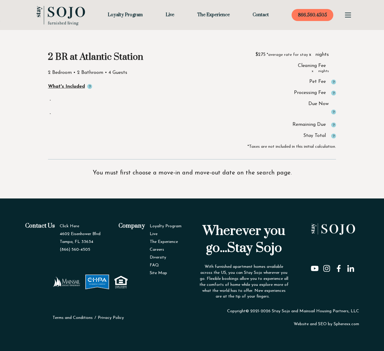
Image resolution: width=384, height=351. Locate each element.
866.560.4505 (312, 15)
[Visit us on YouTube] (314, 266)
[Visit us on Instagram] (326, 266)
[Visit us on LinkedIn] (350, 266)
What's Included (66, 86)
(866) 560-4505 (75, 249)
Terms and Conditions (72, 318)
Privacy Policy (111, 318)
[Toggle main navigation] (348, 15)
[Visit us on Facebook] (338, 266)
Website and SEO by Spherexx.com (326, 324)
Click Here (69, 226)
